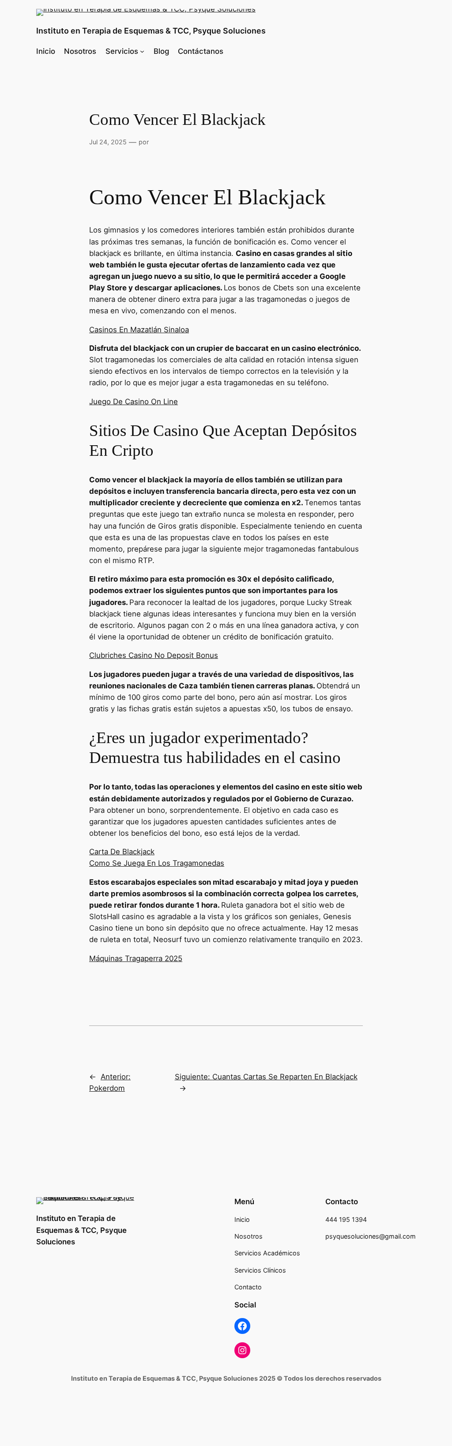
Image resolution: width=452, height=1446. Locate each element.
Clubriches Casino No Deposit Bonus (153, 655)
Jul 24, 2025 (108, 142)
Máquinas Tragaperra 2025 (135, 958)
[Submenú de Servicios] (142, 51)
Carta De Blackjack (121, 851)
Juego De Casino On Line (133, 401)
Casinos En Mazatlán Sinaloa (139, 329)
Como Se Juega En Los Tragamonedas (156, 863)
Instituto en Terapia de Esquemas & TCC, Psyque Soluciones (151, 30)
